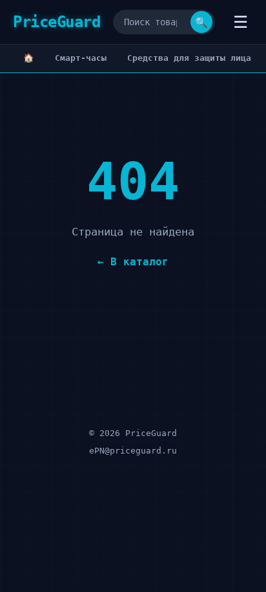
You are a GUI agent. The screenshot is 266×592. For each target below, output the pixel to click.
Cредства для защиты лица (189, 58)
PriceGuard (56, 22)
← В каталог (133, 262)
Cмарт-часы (81, 58)
